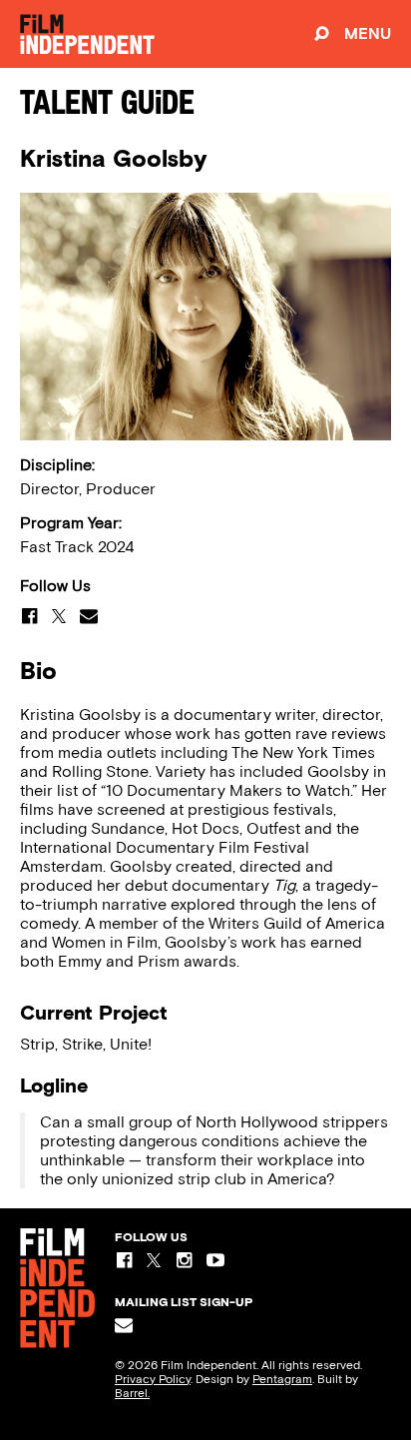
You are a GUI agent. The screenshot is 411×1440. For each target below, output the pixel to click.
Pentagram (282, 1379)
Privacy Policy (153, 1379)
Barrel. (132, 1393)
